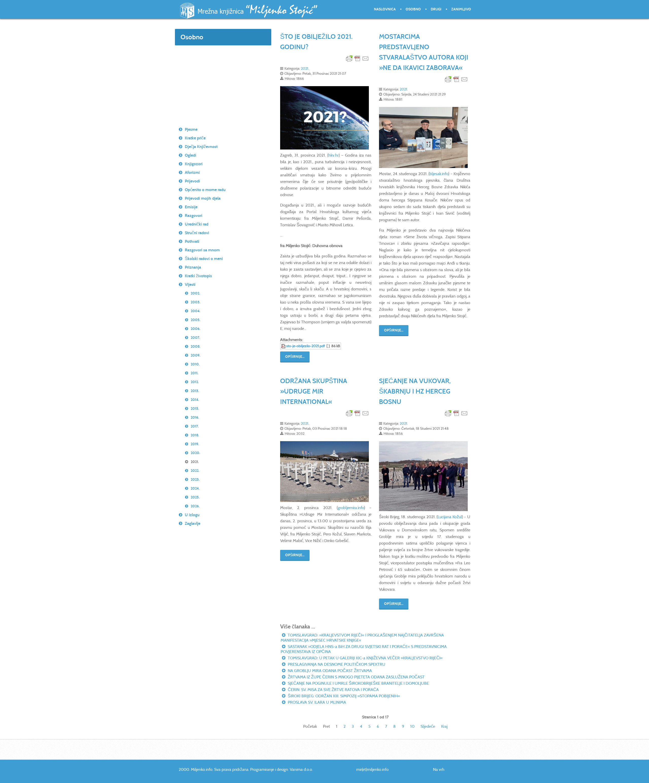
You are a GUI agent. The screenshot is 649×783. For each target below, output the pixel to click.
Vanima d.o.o (301, 769)
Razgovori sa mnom (202, 250)
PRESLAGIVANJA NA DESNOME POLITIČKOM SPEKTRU (336, 664)
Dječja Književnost (201, 146)
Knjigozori (194, 163)
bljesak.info (438, 173)
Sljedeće (428, 726)
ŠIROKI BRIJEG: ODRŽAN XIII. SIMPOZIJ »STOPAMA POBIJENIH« (343, 696)
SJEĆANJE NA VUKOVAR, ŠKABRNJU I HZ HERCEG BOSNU (415, 391)
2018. (195, 435)
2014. (195, 400)
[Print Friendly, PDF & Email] (357, 58)
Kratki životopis (198, 275)
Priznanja (193, 267)
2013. (195, 391)
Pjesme (191, 129)
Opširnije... (294, 357)
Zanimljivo (461, 9)
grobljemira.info (351, 507)
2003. (195, 302)
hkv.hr (333, 155)
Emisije (191, 206)
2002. (195, 293)
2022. (195, 471)
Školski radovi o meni (204, 258)
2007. (195, 337)
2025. (195, 497)
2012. (195, 382)
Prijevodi (192, 181)
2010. (195, 364)
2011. (194, 373)
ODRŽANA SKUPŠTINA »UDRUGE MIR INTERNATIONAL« (313, 391)
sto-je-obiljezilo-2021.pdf (305, 346)
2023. (195, 479)
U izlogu (192, 514)
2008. (195, 346)
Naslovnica (385, 9)
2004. (195, 311)
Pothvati (192, 241)
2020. (195, 453)
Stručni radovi (197, 232)
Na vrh (438, 769)
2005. (195, 320)
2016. (195, 417)
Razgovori (193, 215)
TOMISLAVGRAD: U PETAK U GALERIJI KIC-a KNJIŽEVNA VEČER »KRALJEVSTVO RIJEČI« (365, 658)
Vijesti (190, 284)
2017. (195, 426)
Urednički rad (196, 224)
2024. (195, 488)
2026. (195, 506)
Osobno (413, 9)
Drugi (436, 9)
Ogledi (190, 155)
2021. (305, 68)
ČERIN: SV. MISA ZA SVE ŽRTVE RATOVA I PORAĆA (333, 689)
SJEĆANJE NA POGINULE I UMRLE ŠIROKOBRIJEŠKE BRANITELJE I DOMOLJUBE (358, 683)
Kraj (444, 726)
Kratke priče (195, 138)
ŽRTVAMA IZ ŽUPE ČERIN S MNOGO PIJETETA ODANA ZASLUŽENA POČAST (356, 677)
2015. (195, 408)
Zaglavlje (192, 523)
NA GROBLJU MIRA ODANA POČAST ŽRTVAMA (329, 670)
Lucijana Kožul (450, 516)
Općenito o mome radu (205, 189)
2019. (195, 444)
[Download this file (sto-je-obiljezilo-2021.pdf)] (283, 346)
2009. (195, 355)
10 (412, 726)
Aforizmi (192, 172)
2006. (195, 329)
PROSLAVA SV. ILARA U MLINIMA (316, 702)
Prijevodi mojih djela (203, 198)
